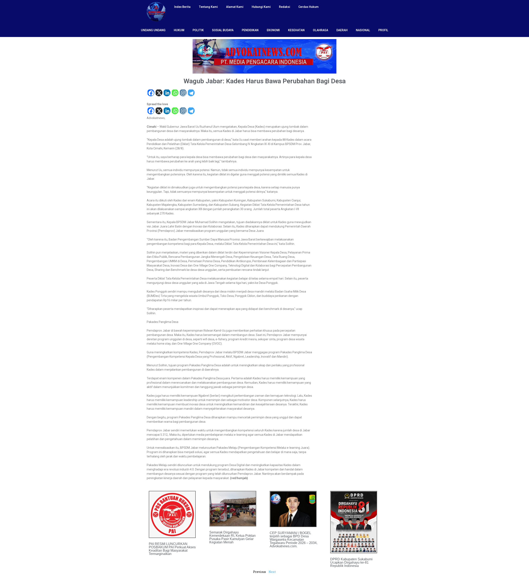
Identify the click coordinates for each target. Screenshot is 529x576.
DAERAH (342, 30)
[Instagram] (183, 93)
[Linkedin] (166, 93)
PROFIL (383, 30)
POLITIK (198, 30)
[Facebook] (150, 93)
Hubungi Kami (261, 6)
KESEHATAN (296, 30)
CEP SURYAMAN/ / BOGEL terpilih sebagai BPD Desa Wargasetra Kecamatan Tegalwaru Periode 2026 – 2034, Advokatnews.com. (293, 539)
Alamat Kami (234, 6)
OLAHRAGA (320, 30)
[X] (158, 93)
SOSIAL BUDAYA (223, 30)
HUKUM (179, 30)
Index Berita (182, 6)
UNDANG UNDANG (153, 30)
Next (272, 572)
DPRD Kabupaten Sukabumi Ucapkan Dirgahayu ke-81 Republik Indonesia (351, 562)
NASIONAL (363, 30)
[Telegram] (191, 93)
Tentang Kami (208, 6)
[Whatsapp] (175, 93)
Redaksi (284, 6)
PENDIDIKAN (250, 30)
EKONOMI (273, 30)
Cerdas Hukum (308, 6)
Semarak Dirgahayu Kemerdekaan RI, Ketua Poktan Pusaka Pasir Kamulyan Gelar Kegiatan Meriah (232, 537)
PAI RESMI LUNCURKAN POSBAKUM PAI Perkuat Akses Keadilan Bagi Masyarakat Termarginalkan (172, 549)
